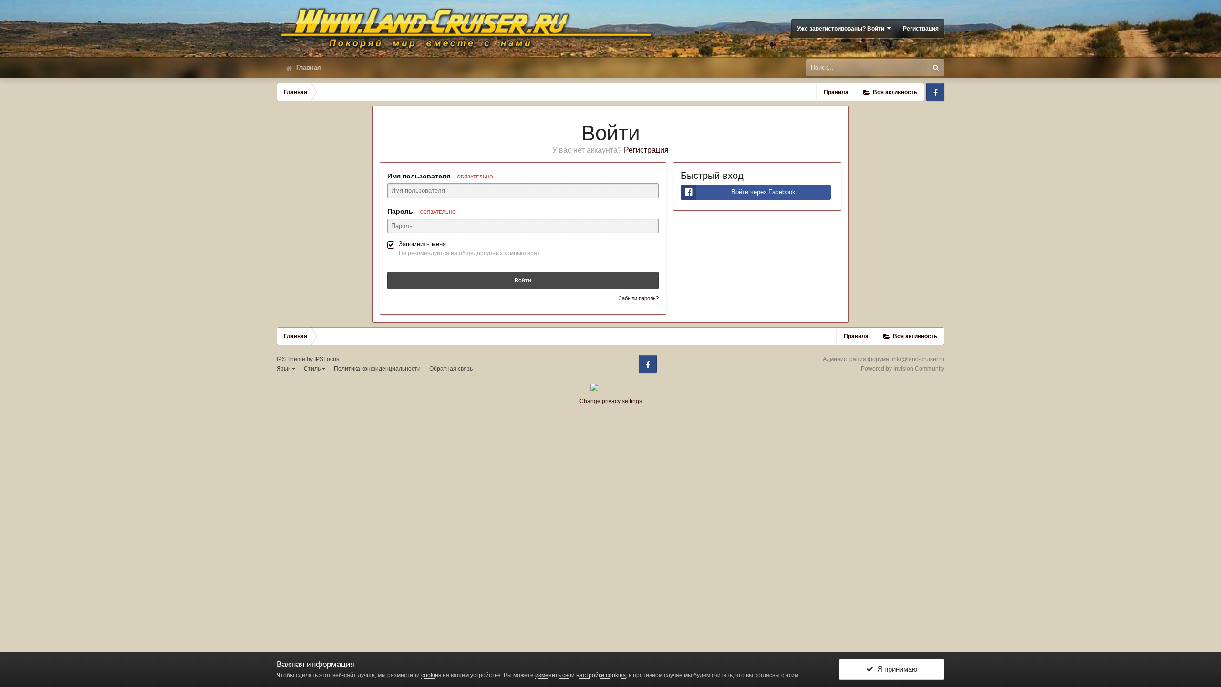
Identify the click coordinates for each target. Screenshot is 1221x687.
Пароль (421, 211)
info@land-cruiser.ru (918, 359)
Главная (307, 67)
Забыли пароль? (639, 298)
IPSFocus (326, 359)
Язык (284, 368)
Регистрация (921, 28)
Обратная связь (451, 368)
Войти (523, 280)
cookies (431, 675)
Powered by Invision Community (902, 368)
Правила (836, 92)
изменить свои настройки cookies (580, 675)
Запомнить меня (422, 244)
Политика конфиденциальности (377, 368)
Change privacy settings (610, 401)
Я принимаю (895, 669)
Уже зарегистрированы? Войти (842, 28)
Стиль (313, 368)
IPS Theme (291, 359)
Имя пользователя (440, 176)
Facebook (935, 92)
